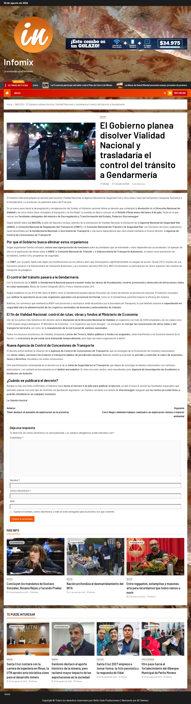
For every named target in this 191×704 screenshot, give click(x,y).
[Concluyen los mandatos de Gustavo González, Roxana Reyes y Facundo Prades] (35, 556)
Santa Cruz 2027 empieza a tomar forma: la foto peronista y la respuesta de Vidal (118, 668)
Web (12, 501)
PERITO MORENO (148, 659)
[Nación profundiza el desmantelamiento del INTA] (95, 556)
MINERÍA (10, 659)
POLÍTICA (100, 659)
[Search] (165, 93)
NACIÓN (103, 117)
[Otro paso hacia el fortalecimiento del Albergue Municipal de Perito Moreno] (163, 639)
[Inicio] (7, 93)
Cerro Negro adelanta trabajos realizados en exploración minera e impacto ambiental (143, 412)
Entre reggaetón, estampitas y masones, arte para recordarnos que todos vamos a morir (153, 588)
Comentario (16, 437)
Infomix (18, 61)
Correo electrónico (20, 490)
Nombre (15, 480)
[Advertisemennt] (126, 43)
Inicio (17, 93)
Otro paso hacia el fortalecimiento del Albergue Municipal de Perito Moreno (160, 668)
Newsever (127, 700)
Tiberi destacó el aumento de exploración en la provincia (38, 410)
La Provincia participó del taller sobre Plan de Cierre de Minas (45, 85)
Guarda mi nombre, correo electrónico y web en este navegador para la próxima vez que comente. (64, 511)
